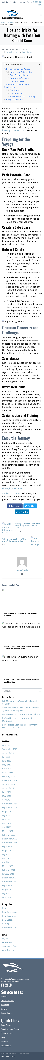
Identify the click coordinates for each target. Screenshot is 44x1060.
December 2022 (9, 838)
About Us (5, 1041)
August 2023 (8, 811)
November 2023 (9, 803)
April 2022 (6, 862)
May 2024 (6, 796)
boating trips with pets (14, 130)
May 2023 (6, 823)
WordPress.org (9, 950)
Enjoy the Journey (14, 99)
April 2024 (6, 799)
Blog (4, 908)
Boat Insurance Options (10, 1029)
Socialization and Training (22, 96)
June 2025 (6, 761)
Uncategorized (9, 927)
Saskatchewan (6, 1013)
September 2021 (9, 885)
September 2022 (9, 846)
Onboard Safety (18, 81)
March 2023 (7, 831)
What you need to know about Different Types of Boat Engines (20, 709)
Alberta (4, 996)
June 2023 (6, 819)
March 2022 (7, 866)
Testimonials (6, 1045)
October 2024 (8, 784)
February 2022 (8, 870)
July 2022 (6, 854)
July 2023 (6, 815)
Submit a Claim (7, 1033)
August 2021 (8, 889)
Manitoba (5, 1005)
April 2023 (6, 827)
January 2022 (8, 874)
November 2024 (9, 780)
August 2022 (8, 850)
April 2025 (6, 768)
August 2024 (8, 788)
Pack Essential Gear (19, 75)
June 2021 (6, 897)
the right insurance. (13, 488)
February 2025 (8, 776)
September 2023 (9, 807)
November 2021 (9, 881)
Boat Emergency (9, 912)
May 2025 (6, 764)
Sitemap (12, 1056)
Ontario (4, 1009)
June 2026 (6, 745)
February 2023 (8, 835)
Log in (5, 938)
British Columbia (7, 1000)
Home (2, 22)
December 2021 (9, 877)
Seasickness (16, 90)
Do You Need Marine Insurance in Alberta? (21, 714)
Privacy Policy (5, 1056)
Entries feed (7, 942)
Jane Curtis (12, 52)
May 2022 (6, 858)
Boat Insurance (9, 916)
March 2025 (7, 772)
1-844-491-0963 (13, 981)
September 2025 (9, 749)
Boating (5, 923)
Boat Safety (10, 22)
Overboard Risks (18, 93)
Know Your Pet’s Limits (21, 72)
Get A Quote (6, 1025)
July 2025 (6, 757)
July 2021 (6, 893)
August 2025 (8, 753)
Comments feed (9, 946)
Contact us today (11, 493)
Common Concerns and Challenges (16, 85)
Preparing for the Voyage (18, 68)
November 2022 (9, 842)
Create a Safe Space (20, 78)
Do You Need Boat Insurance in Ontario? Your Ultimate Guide (20, 726)
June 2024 (6, 792)
